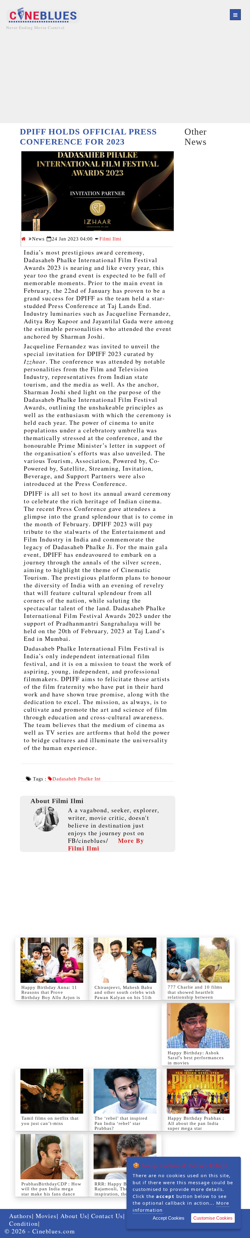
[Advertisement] (125, 80)
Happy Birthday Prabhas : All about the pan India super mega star (196, 1123)
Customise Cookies (213, 1218)
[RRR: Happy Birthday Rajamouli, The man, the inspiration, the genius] (125, 1156)
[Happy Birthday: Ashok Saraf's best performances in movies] (198, 1025)
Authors (20, 1216)
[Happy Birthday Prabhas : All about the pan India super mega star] (198, 1091)
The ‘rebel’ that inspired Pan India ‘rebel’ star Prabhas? (121, 1123)
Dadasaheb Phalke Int (76, 779)
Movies (46, 1216)
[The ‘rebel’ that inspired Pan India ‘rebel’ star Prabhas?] (125, 1091)
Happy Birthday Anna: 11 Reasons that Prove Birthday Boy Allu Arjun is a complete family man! (50, 995)
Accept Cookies (168, 1218)
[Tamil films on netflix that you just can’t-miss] (52, 1091)
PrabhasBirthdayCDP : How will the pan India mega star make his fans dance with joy (51, 1191)
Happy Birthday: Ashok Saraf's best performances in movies (196, 1057)
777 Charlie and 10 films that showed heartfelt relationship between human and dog (195, 995)
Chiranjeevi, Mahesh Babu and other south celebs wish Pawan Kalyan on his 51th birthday (125, 995)
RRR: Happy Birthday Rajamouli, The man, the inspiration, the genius (121, 1188)
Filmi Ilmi (110, 238)
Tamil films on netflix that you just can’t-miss (50, 1121)
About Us (74, 1216)
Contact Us (107, 1216)
